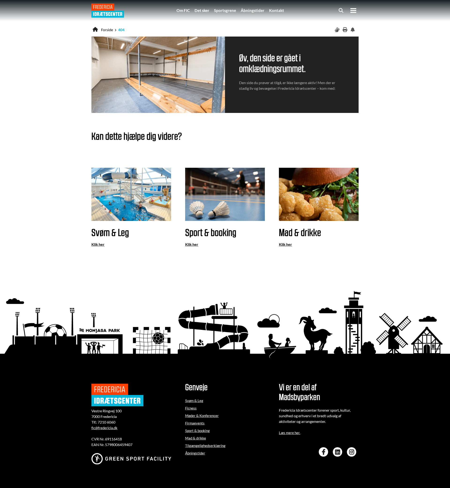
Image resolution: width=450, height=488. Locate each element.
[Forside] (107, 11)
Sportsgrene (225, 10)
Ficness (191, 408)
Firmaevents (195, 423)
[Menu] (353, 10)
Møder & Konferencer (202, 415)
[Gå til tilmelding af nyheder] (353, 30)
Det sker (202, 10)
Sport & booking (197, 430)
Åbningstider (252, 10)
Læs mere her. (289, 433)
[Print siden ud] (345, 30)
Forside (107, 29)
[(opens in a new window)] (324, 452)
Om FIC (183, 10)
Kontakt (276, 10)
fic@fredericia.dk (104, 428)
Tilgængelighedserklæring (205, 445)
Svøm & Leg (194, 401)
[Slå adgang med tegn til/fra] (337, 30)
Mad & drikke (195, 438)
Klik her (98, 244)
